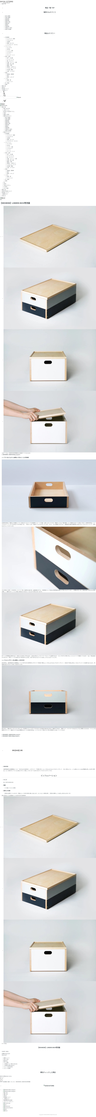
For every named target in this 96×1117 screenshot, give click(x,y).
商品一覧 (5, 1092)
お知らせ (4, 195)
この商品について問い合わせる (10, 1063)
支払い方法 (6, 1059)
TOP (1, 1081)
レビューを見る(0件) (8, 1066)
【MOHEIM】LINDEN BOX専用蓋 (22, 1081)
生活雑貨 (5, 1081)
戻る (1, 199)
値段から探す (6, 114)
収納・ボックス (11, 1081)
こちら (16, 454)
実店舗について (5, 88)
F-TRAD (5, 186)
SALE (5, 113)
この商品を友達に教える (9, 1065)
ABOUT (3, 87)
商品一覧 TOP (7, 108)
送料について (6, 1058)
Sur (4, 182)
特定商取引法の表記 (8, 1100)
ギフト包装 (6, 188)
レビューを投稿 (7, 1068)
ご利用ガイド (5, 90)
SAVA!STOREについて (7, 191)
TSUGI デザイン (7, 185)
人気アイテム (6, 110)
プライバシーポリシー (8, 1101)
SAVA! (5, 183)
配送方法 (5, 1061)
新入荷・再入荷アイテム (9, 111)
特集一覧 (4, 85)
